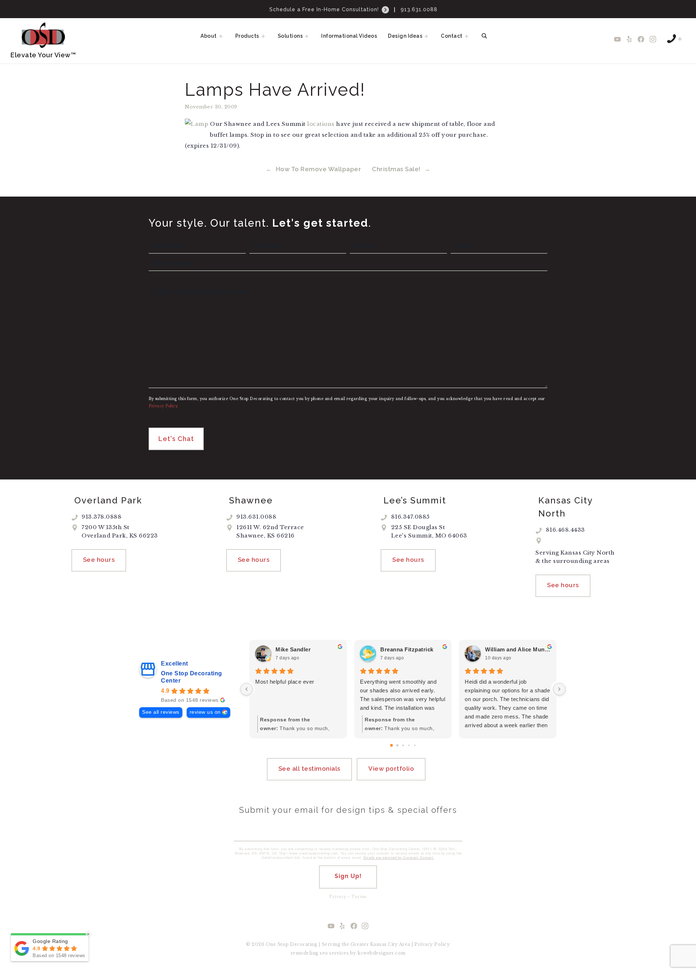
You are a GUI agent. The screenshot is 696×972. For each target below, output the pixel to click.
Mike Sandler (293, 649)
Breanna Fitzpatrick (407, 649)
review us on (205, 712)
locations (321, 123)
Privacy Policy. (164, 406)
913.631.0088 (419, 9)
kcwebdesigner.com (381, 953)
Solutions (290, 36)
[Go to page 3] (408, 745)
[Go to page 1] (397, 745)
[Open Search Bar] (484, 36)
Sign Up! (348, 876)
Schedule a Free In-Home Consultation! (325, 9)
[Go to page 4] (414, 745)
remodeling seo (309, 953)
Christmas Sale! (396, 169)
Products (247, 36)
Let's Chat (176, 438)
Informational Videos (349, 36)
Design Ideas (405, 36)
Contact (452, 36)
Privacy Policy (432, 944)
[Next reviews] (559, 689)
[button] (223, 36)
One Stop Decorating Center (191, 677)
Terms (359, 896)
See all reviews (160, 712)
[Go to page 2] (403, 745)
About (208, 36)
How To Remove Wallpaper (318, 169)
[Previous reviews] (246, 689)
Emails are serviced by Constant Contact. (399, 857)
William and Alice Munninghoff (518, 649)
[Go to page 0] (391, 745)
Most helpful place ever (284, 682)
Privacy (338, 896)
